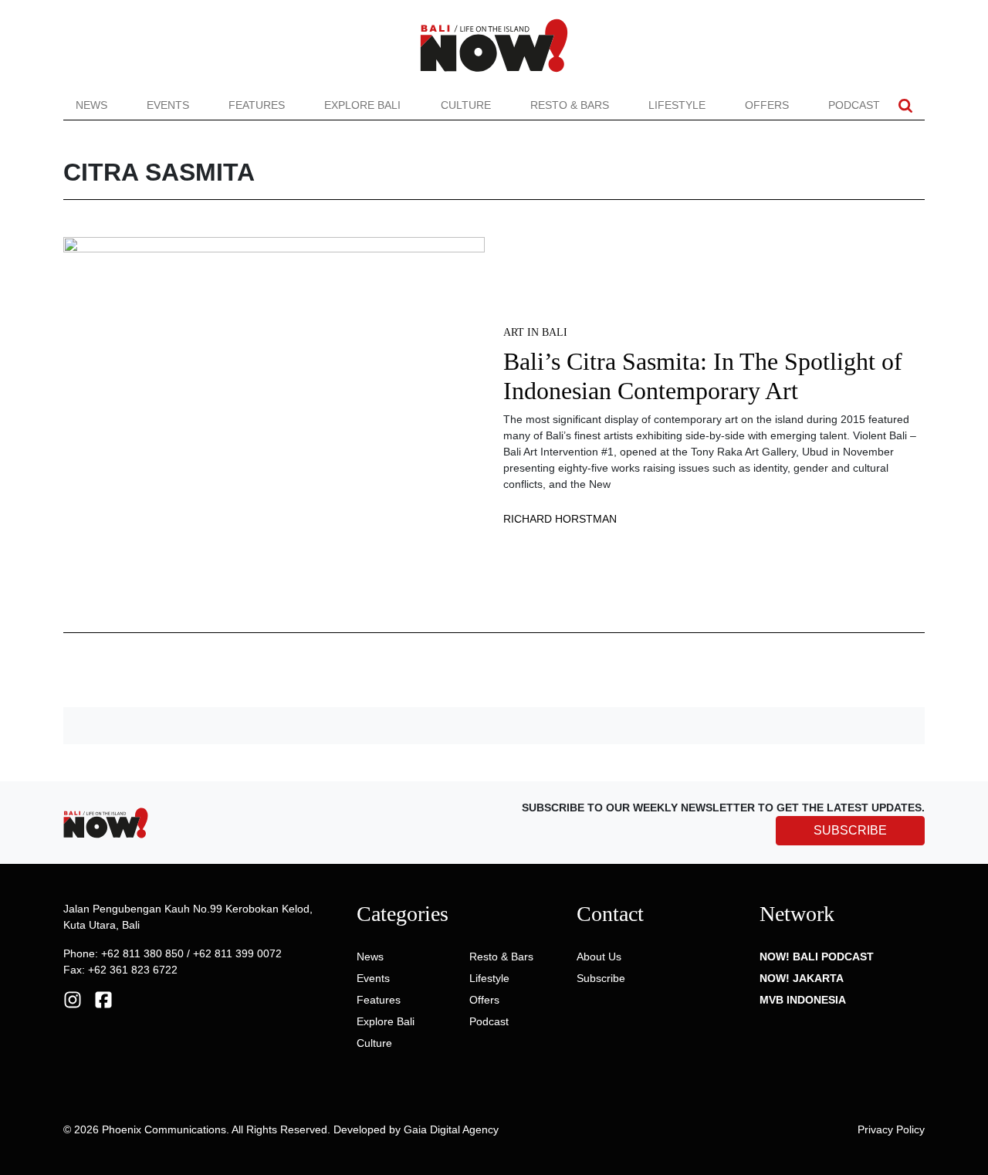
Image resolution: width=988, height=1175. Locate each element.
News (91, 105)
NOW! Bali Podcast (817, 956)
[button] (905, 105)
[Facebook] (103, 999)
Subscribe (601, 978)
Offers (767, 105)
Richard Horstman (560, 519)
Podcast (854, 105)
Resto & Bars (569, 105)
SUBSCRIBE (850, 830)
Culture (466, 105)
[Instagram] (72, 999)
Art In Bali (535, 332)
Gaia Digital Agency (451, 1129)
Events (168, 105)
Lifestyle (676, 105)
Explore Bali (362, 105)
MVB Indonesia (803, 1000)
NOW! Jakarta (802, 978)
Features (256, 105)
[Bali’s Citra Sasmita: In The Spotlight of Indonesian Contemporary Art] (274, 424)
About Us (599, 956)
